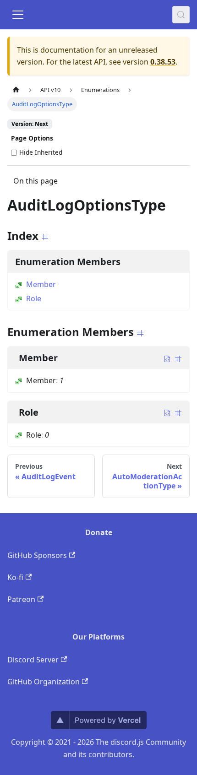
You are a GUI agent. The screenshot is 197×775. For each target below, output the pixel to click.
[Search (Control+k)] (181, 14)
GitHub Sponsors (37, 555)
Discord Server (33, 660)
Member (41, 284)
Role (33, 298)
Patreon (21, 599)
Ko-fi (15, 577)
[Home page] (16, 90)
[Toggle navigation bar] (18, 15)
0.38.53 (162, 62)
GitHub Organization (43, 682)
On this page (35, 181)
